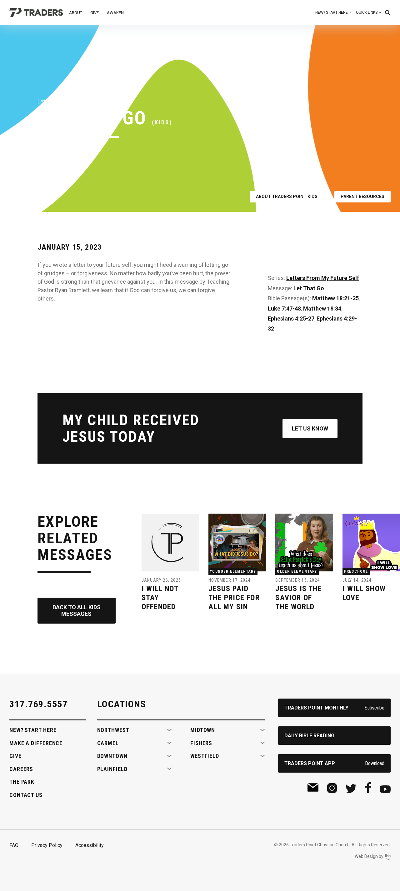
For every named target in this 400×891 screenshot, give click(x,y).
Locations (121, 704)
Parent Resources (362, 196)
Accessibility (89, 845)
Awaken (115, 12)
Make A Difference (35, 743)
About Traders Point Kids (287, 196)
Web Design (366, 856)
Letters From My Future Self (322, 278)
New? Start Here (331, 12)
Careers (21, 769)
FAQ (13, 845)
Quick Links (367, 12)
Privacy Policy (46, 845)
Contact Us (25, 795)
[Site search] (387, 12)
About (75, 12)
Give (94, 12)
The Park (21, 782)
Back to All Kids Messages (76, 610)
